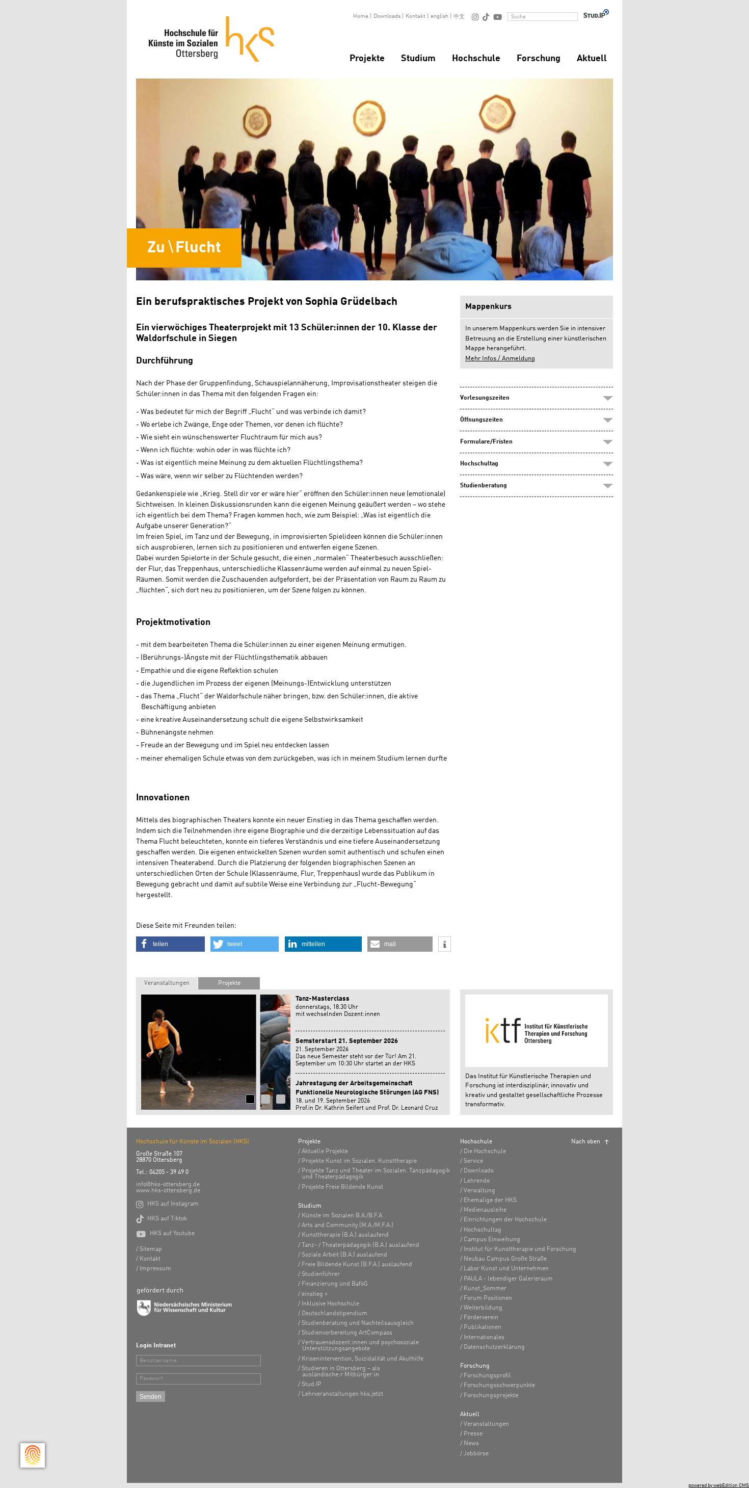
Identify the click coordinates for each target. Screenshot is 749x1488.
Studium (418, 58)
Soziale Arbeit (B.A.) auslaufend (344, 1255)
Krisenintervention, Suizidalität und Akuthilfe (362, 1359)
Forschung (538, 58)
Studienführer (321, 1274)
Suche (518, 17)
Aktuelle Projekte (325, 1151)
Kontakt (415, 16)
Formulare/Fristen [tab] (486, 442)
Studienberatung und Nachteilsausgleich (358, 1323)
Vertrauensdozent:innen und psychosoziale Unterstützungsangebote (360, 1346)
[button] (170, 944)
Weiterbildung (483, 1308)
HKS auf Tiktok (161, 1219)
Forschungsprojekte (491, 1396)
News (471, 1444)
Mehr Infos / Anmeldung (500, 358)
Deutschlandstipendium (334, 1314)
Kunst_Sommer (485, 1289)
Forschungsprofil (487, 1376)
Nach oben (585, 1142)
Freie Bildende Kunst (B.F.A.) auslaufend (357, 1265)
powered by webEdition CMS (718, 1485)
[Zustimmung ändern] (32, 1455)
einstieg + (315, 1294)
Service (473, 1161)
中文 (459, 17)
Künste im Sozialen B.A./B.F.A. (343, 1216)
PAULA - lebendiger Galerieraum (508, 1279)
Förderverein (481, 1318)
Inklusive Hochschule (330, 1304)
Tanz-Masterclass (323, 999)
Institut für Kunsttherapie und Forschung (520, 1249)
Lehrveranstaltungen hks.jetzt (342, 1394)
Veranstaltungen (167, 983)
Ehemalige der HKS (490, 1200)
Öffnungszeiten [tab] (481, 420)
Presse (473, 1434)
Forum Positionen (488, 1298)
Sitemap (151, 1249)
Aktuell (592, 58)
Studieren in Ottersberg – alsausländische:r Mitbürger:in (341, 1372)
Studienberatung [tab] (483, 486)
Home (360, 16)
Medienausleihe (485, 1210)
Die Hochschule (485, 1151)
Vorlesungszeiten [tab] (485, 398)
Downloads (386, 16)
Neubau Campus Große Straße (505, 1259)
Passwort (151, 1378)
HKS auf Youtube (165, 1234)
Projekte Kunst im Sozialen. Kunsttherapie (359, 1161)
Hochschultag (482, 1230)
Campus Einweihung (492, 1240)
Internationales (484, 1338)
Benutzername (158, 1361)
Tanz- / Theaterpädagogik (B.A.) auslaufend (360, 1245)
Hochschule (476, 58)
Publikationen (482, 1327)
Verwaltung (479, 1191)
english (439, 16)
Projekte (367, 58)
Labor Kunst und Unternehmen (506, 1269)
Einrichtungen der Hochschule (505, 1220)
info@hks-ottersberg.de (168, 1185)
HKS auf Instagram (167, 1204)
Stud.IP (312, 1384)
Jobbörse (476, 1454)
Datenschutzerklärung (494, 1347)
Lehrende (477, 1181)
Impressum (155, 1269)
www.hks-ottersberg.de (168, 1191)
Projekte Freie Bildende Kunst (342, 1187)
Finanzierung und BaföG (335, 1284)
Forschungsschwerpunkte (499, 1385)
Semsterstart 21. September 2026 (347, 1041)
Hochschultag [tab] (479, 464)
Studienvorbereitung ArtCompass (347, 1333)
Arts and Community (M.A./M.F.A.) (347, 1225)
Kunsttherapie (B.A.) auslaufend (345, 1235)
